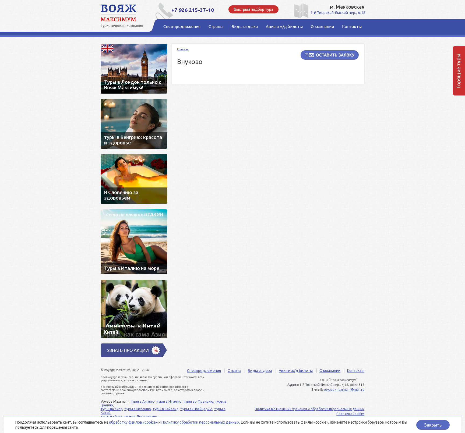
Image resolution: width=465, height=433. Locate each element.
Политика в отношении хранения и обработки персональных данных (309, 409)
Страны (234, 370)
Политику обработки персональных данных (200, 422)
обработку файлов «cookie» (133, 422)
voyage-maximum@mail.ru (343, 389)
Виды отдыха (260, 370)
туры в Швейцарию (196, 409)
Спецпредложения (204, 370)
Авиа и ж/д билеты (296, 370)
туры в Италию (169, 401)
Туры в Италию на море (134, 241)
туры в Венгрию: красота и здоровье (134, 124)
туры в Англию (142, 401)
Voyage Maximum (125, 16)
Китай (134, 309)
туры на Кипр (112, 409)
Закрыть (433, 425)
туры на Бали (111, 416)
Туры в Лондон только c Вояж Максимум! (134, 69)
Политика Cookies (350, 414)
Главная (183, 49)
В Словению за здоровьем (134, 179)
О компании (329, 370)
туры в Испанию (137, 409)
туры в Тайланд (166, 409)
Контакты (355, 370)
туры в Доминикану (140, 416)
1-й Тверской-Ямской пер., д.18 (338, 12)
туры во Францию (198, 401)
